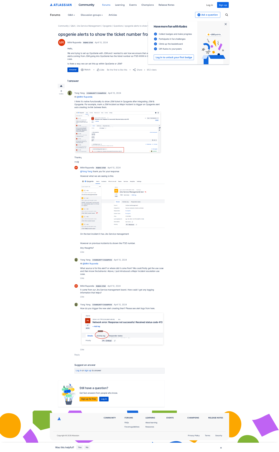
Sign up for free (88, 399)
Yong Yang (79, 93)
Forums (106, 4)
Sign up (223, 4)
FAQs (127, 422)
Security (218, 435)
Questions (118, 26)
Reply (77, 354)
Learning (120, 4)
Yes (80, 447)
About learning (151, 422)
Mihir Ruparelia (74, 42)
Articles (113, 14)
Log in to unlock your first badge (174, 57)
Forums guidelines (132, 427)
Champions (147, 4)
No (87, 447)
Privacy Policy (194, 435)
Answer (73, 69)
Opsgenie (107, 26)
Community (86, 4)
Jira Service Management (89, 26)
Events (133, 4)
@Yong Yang (86, 171)
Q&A (70, 14)
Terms (207, 435)
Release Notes (166, 4)
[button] (118, 132)
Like (82, 252)
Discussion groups (91, 14)
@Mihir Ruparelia (85, 97)
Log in (209, 4)
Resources (149, 427)
